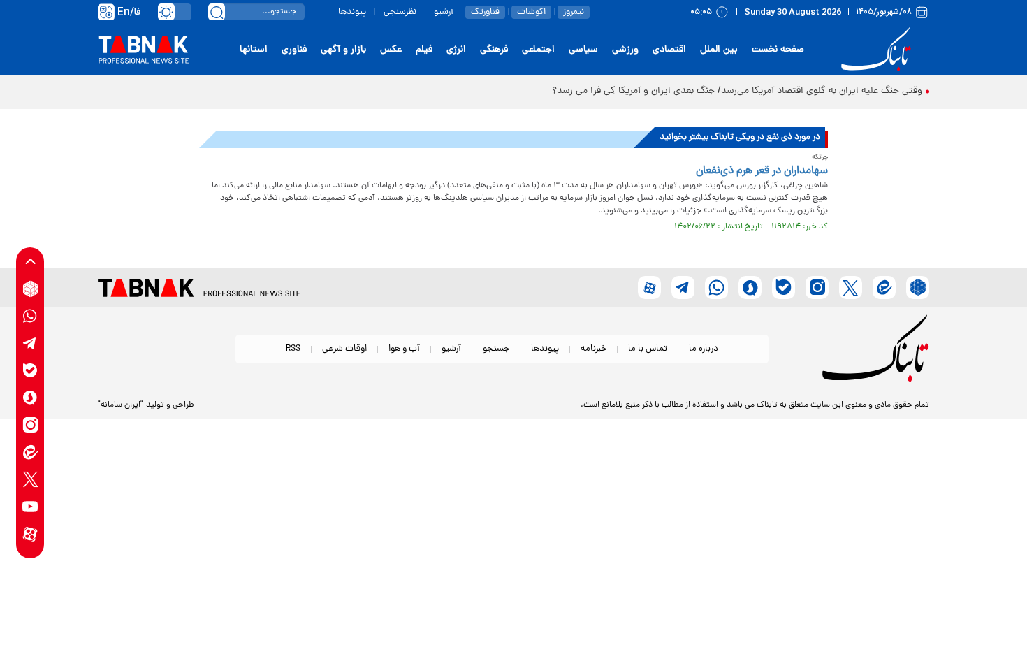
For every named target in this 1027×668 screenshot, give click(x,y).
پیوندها (352, 12)
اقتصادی (669, 50)
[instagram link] (30, 425)
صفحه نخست (778, 50)
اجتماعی (538, 50)
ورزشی (625, 50)
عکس (391, 50)
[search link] (216, 11)
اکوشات (531, 12)
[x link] (30, 479)
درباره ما (703, 349)
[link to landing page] (878, 50)
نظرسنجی (400, 12)
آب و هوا (404, 349)
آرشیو (443, 12)
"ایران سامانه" (120, 405)
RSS (293, 349)
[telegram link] (30, 343)
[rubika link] (30, 289)
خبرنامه (593, 349)
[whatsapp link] (30, 316)
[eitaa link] (30, 452)
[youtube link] (30, 507)
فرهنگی (494, 50)
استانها (254, 50)
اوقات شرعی (344, 349)
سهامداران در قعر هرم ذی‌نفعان (762, 171)
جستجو (496, 349)
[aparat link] (30, 534)
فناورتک (485, 12)
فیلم (424, 50)
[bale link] (30, 370)
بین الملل (719, 50)
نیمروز (573, 12)
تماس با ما (647, 349)
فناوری (294, 50)
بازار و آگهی (343, 50)
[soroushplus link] (30, 398)
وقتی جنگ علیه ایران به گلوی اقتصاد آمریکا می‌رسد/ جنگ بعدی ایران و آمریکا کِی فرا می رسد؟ (737, 91)
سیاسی (583, 50)
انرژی (456, 50)
